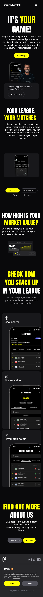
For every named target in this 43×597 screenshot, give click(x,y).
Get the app (22, 55)
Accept (12, 583)
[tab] (12, 190)
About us (29, 540)
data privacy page (17, 577)
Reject (30, 583)
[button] (36, 5)
